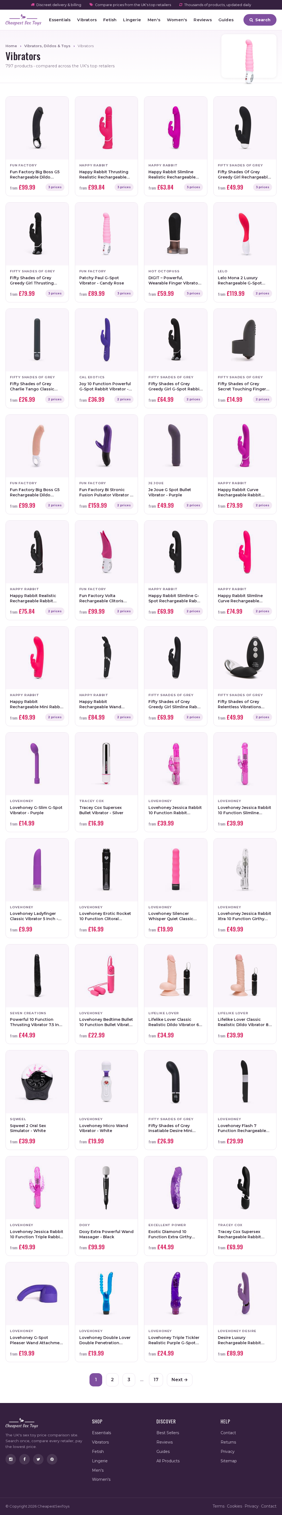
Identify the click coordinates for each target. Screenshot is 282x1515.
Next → (180, 1379)
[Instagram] (11, 1459)
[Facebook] (24, 1459)
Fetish (109, 19)
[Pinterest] (52, 1459)
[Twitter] (38, 1459)
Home (11, 46)
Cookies (234, 1506)
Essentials (59, 19)
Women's (177, 19)
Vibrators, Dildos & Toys (47, 46)
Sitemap (229, 1460)
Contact (228, 1432)
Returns (228, 1442)
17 (156, 1379)
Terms (218, 1506)
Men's (154, 19)
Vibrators (87, 19)
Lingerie (132, 19)
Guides (226, 19)
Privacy (228, 1451)
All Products (168, 1460)
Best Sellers (167, 1432)
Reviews (203, 19)
